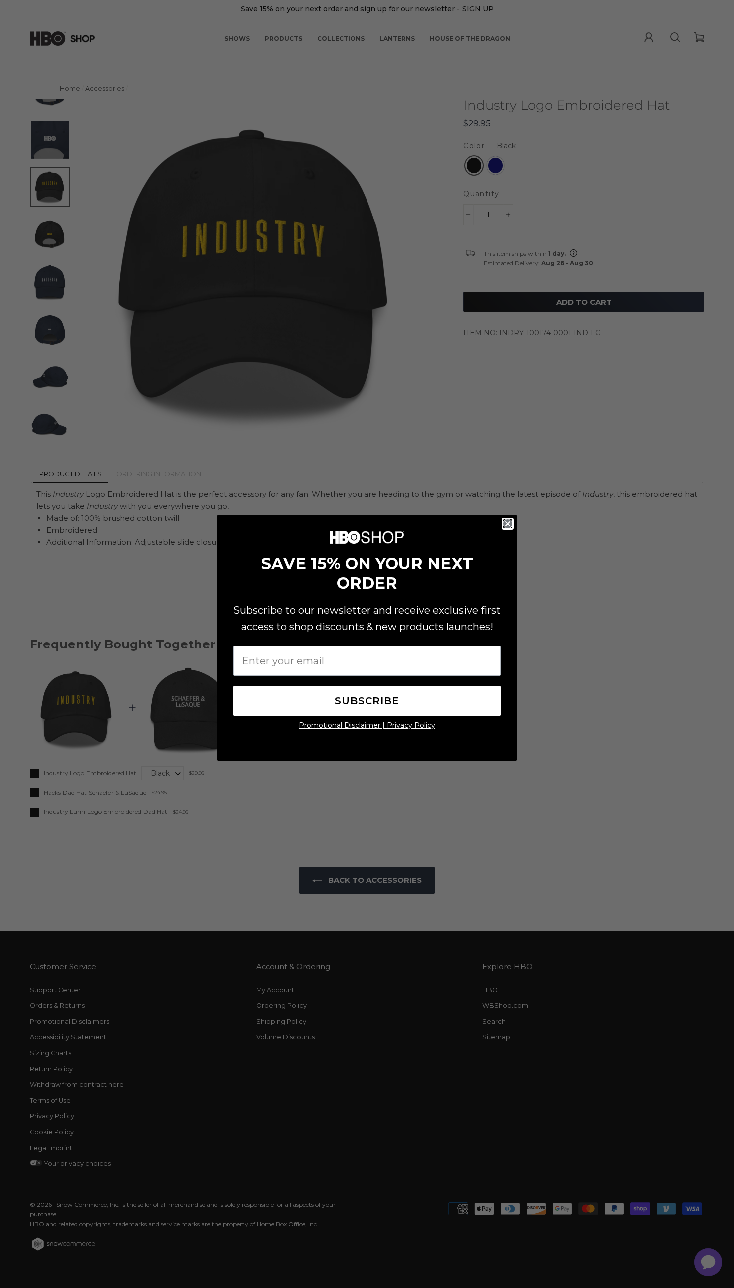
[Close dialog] (508, 524)
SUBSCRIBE (367, 701)
